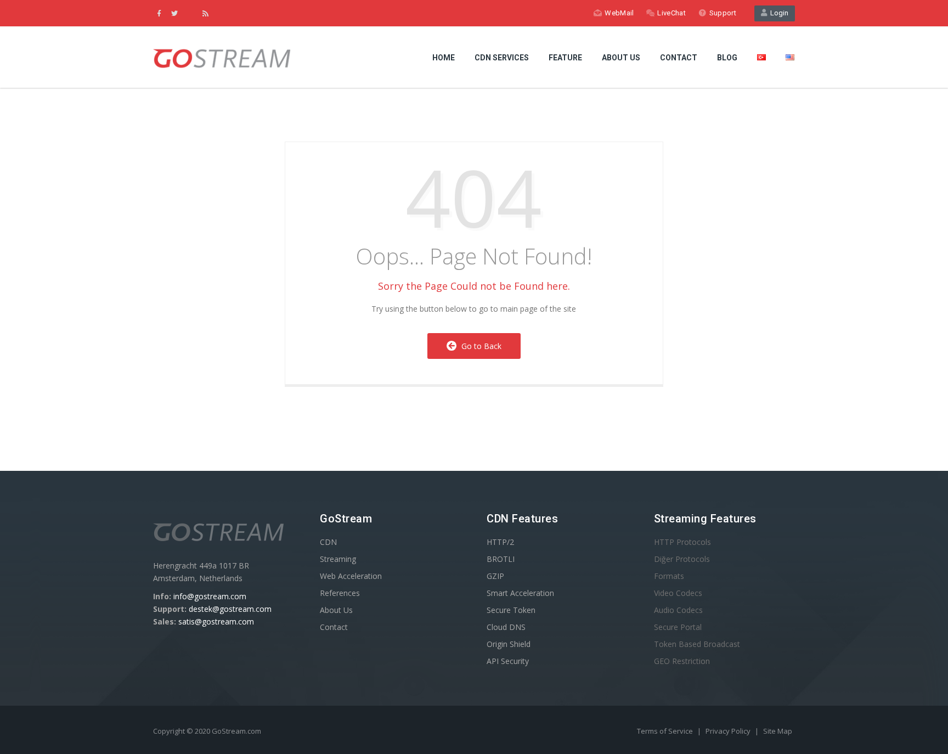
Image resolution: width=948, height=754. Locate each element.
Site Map (777, 731)
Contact (334, 627)
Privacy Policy (729, 731)
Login (777, 13)
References (340, 593)
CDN (328, 542)
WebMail (619, 13)
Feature (565, 57)
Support (722, 13)
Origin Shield (509, 644)
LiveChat (671, 13)
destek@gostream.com (230, 609)
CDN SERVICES (502, 57)
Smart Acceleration (520, 593)
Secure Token (511, 610)
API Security (508, 661)
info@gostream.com (209, 596)
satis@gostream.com (216, 621)
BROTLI (501, 559)
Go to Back (479, 346)
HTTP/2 (500, 542)
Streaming (338, 559)
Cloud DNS (506, 627)
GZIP (495, 576)
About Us (621, 57)
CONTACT (678, 57)
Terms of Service (666, 731)
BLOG (727, 57)
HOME (443, 57)
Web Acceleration (351, 576)
